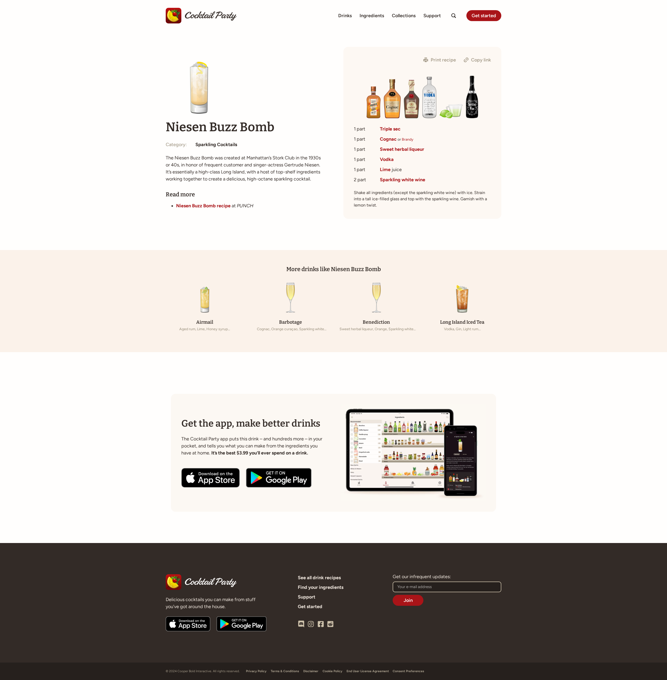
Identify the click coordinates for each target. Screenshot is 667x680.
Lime (385, 169)
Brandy (407, 139)
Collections (404, 15)
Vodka (387, 159)
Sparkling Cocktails (216, 144)
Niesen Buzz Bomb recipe (203, 206)
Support (432, 15)
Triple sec (390, 129)
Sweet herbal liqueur (402, 149)
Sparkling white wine (402, 180)
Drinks (345, 15)
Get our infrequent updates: (422, 576)
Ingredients (372, 15)
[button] (439, 60)
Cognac (388, 139)
